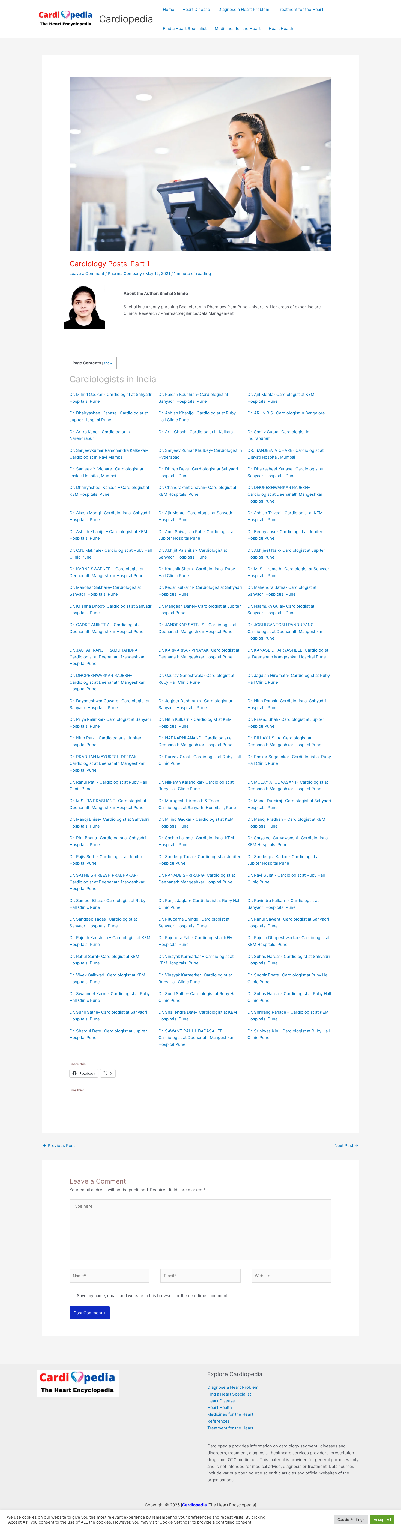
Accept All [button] (382, 1519)
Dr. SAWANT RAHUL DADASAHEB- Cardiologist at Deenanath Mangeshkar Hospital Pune (196, 1037)
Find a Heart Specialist (229, 1394)
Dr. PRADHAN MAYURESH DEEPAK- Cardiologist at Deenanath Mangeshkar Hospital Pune (107, 763)
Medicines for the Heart (230, 1414)
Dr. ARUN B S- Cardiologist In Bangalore (286, 413)
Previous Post (59, 1145)
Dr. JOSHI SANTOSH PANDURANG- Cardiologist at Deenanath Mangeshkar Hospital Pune (284, 631)
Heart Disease (221, 1400)
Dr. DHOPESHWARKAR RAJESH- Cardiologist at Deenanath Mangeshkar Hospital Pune (284, 494)
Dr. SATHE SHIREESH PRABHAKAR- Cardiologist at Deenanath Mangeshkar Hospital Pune (107, 882)
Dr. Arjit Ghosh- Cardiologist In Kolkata (195, 431)
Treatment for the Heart (230, 1428)
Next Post (346, 1145)
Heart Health (219, 1407)
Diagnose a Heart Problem (232, 1387)
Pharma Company (125, 273)
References (218, 1421)
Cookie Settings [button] (350, 1519)
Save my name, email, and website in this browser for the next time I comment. (153, 1295)
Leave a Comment (87, 273)
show (107, 363)
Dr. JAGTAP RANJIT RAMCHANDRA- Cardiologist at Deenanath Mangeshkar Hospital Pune (107, 656)
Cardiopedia (126, 19)
